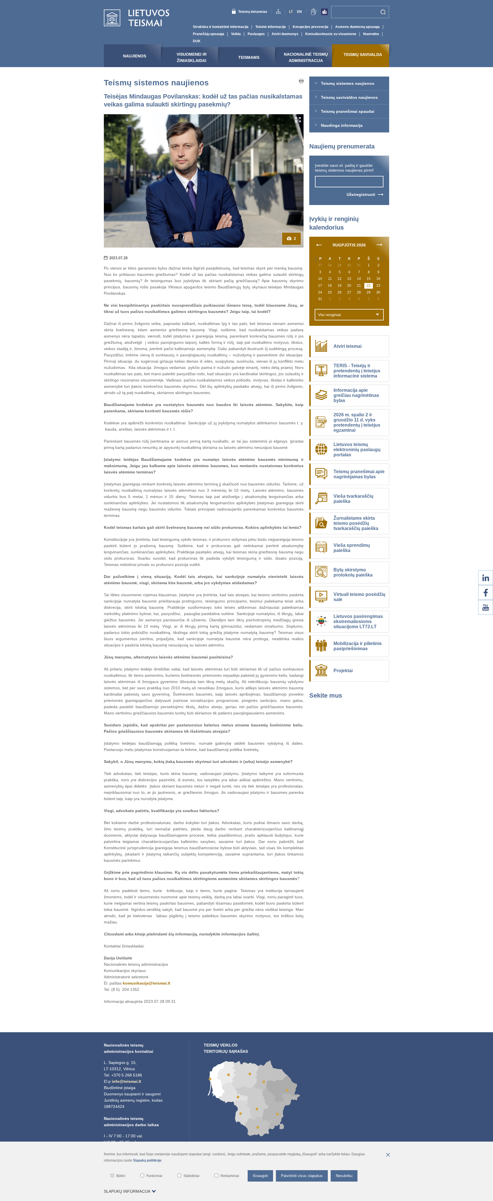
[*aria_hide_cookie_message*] (387, 1155)
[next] (379, 244)
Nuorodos (371, 34)
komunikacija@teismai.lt (146, 983)
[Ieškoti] (383, 12)
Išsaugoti (260, 1176)
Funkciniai (154, 1176)
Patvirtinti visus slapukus (302, 1176)
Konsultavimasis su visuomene (330, 34)
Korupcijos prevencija (310, 27)
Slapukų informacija (127, 1191)
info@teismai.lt (126, 1081)
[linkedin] (485, 577)
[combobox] (349, 314)
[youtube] (485, 607)
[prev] (319, 244)
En (299, 12)
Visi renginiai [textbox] (329, 314)
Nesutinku (344, 1176)
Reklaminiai (230, 1176)
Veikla (236, 34)
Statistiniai (191, 1176)
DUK (197, 41)
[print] (301, 82)
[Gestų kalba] (314, 13)
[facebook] (485, 592)
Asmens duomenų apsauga (357, 27)
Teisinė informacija (270, 27)
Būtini (120, 1176)
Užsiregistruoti (361, 194)
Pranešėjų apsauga (208, 34)
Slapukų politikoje (147, 1160)
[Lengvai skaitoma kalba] (324, 13)
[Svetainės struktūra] (278, 12)
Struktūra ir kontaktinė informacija (220, 27)
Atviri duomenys (285, 34)
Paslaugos (256, 34)
